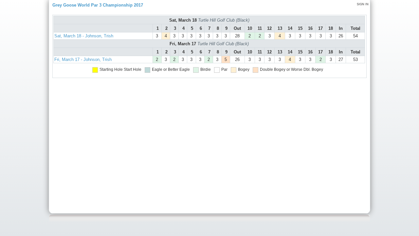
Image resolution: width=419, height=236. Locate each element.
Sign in (363, 4)
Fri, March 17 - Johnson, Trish (83, 59)
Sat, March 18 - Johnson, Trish (83, 35)
